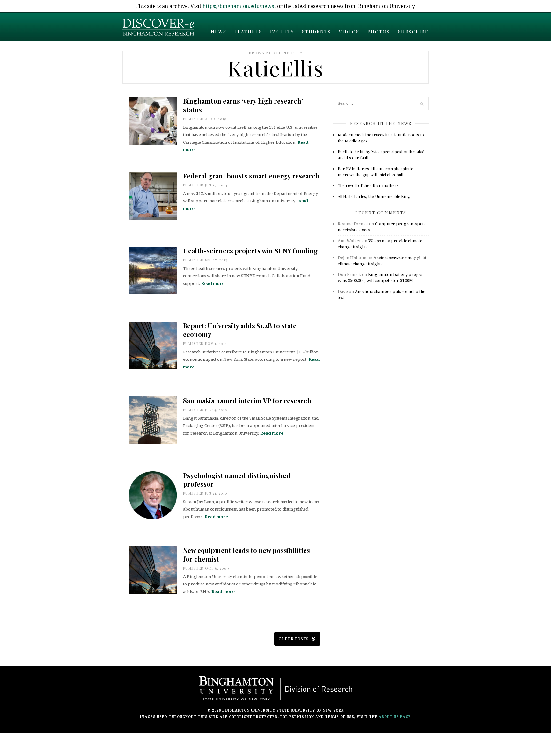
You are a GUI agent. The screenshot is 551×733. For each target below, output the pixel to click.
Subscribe (413, 32)
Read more (212, 283)
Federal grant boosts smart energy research (251, 175)
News (218, 32)
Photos (378, 32)
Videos (349, 32)
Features (248, 32)
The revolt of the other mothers (368, 185)
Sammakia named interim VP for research (247, 400)
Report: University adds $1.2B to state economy (240, 329)
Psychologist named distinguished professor (236, 479)
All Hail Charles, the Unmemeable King (374, 196)
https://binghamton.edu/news (238, 6)
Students (316, 32)
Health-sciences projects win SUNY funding (250, 250)
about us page (395, 717)
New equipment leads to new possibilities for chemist (246, 554)
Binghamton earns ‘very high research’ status (243, 105)
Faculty (282, 32)
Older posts (294, 639)
